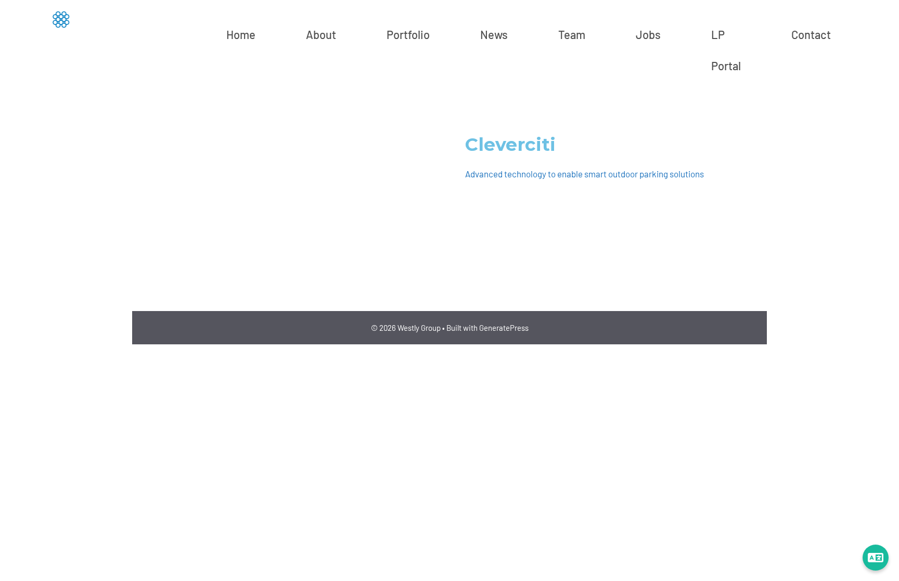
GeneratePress (504, 327)
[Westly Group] (60, 19)
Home (240, 34)
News (494, 34)
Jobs (648, 34)
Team (571, 34)
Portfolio (408, 34)
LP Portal (726, 50)
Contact (811, 34)
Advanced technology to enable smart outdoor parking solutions (584, 174)
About (321, 34)
